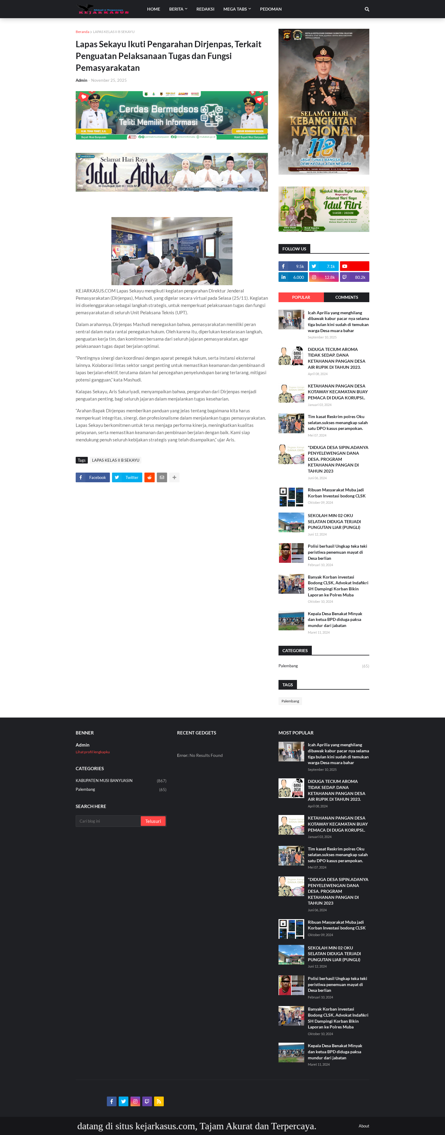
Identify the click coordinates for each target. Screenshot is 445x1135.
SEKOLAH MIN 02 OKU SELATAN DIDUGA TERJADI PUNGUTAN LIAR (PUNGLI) (334, 521)
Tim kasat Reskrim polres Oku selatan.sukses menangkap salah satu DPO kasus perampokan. (338, 422)
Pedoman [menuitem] (271, 9)
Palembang (324, 665)
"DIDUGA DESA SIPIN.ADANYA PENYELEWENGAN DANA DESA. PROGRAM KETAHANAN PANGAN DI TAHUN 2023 (338, 459)
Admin (83, 744)
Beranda (82, 31)
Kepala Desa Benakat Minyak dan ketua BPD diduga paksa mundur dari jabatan (335, 619)
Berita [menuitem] (176, 9)
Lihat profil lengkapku (93, 752)
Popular (301, 297)
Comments (346, 297)
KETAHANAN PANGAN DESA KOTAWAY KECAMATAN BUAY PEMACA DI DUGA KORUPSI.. (338, 391)
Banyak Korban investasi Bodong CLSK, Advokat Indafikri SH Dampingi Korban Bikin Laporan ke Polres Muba (338, 585)
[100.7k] (354, 266)
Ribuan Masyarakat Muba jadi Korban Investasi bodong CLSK (337, 492)
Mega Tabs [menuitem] (235, 9)
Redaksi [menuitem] (205, 9)
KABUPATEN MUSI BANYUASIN (121, 780)
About (364, 1125)
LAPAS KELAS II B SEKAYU (114, 31)
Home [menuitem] (153, 9)
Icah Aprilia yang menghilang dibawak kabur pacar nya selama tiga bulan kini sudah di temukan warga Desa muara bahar (338, 321)
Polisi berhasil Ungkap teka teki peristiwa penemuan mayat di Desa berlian (337, 551)
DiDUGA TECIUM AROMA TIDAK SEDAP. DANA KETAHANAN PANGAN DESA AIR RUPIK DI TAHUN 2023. (336, 358)
